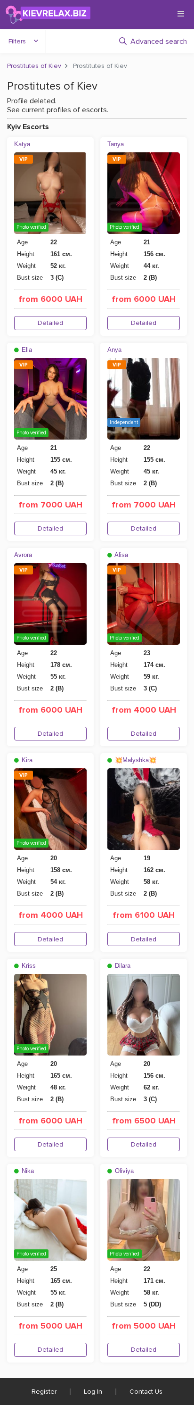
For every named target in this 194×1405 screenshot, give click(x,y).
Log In (93, 1392)
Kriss (28, 965)
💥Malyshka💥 (134, 760)
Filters (17, 41)
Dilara (121, 965)
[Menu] (181, 13)
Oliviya (123, 1170)
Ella (26, 349)
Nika (27, 1170)
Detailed (50, 323)
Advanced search (158, 41)
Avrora (23, 554)
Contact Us (145, 1392)
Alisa (120, 554)
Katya (22, 144)
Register (44, 1392)
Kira (26, 760)
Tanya (115, 144)
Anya (114, 349)
